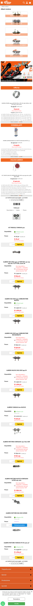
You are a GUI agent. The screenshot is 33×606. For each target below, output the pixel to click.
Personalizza (16, 599)
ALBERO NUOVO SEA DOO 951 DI (16, 370)
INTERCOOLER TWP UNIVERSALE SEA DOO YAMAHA (14, 188)
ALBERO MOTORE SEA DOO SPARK (16, 513)
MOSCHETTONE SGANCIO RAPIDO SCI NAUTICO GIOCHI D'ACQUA (17, 149)
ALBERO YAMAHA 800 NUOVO (16, 407)
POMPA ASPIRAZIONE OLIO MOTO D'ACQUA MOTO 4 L (16, 140)
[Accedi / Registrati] (27, 2)
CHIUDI (31, 591)
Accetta (16, 603)
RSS (21, 121)
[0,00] (30, 2)
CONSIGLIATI (16, 125)
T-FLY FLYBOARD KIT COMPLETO (9, 153)
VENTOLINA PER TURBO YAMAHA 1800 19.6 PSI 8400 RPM (15, 185)
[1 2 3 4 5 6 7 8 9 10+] (12, 244)
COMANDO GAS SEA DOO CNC (8, 80)
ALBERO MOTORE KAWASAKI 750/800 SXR (16, 442)
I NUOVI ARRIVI (16, 160)
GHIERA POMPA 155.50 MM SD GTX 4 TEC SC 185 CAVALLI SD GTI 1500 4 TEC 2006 (16, 104)
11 (29, 84)
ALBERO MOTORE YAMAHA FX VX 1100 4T (16, 543)
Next (31, 72)
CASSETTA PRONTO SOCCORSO (9, 152)
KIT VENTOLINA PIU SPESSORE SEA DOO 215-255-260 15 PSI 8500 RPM (16, 176)
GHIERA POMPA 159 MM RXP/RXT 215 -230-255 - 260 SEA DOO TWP (17, 114)
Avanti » (21, 199)
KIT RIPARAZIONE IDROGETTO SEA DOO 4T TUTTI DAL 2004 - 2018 (17, 118)
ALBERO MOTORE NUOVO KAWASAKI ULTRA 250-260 (16, 479)
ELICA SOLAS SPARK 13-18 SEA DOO (10, 154)
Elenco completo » (15, 121)
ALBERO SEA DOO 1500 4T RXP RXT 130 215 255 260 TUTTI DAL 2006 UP (16, 262)
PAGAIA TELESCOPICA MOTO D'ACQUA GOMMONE (13, 150)
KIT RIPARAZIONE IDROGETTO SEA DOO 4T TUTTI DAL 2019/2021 (16, 117)
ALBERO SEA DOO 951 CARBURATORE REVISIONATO (16, 334)
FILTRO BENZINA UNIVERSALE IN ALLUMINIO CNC (13, 193)
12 (31, 84)
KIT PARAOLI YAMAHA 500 (16, 227)
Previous (2, 72)
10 (28, 84)
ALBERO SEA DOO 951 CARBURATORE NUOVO (16, 299)
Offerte (16, 88)
